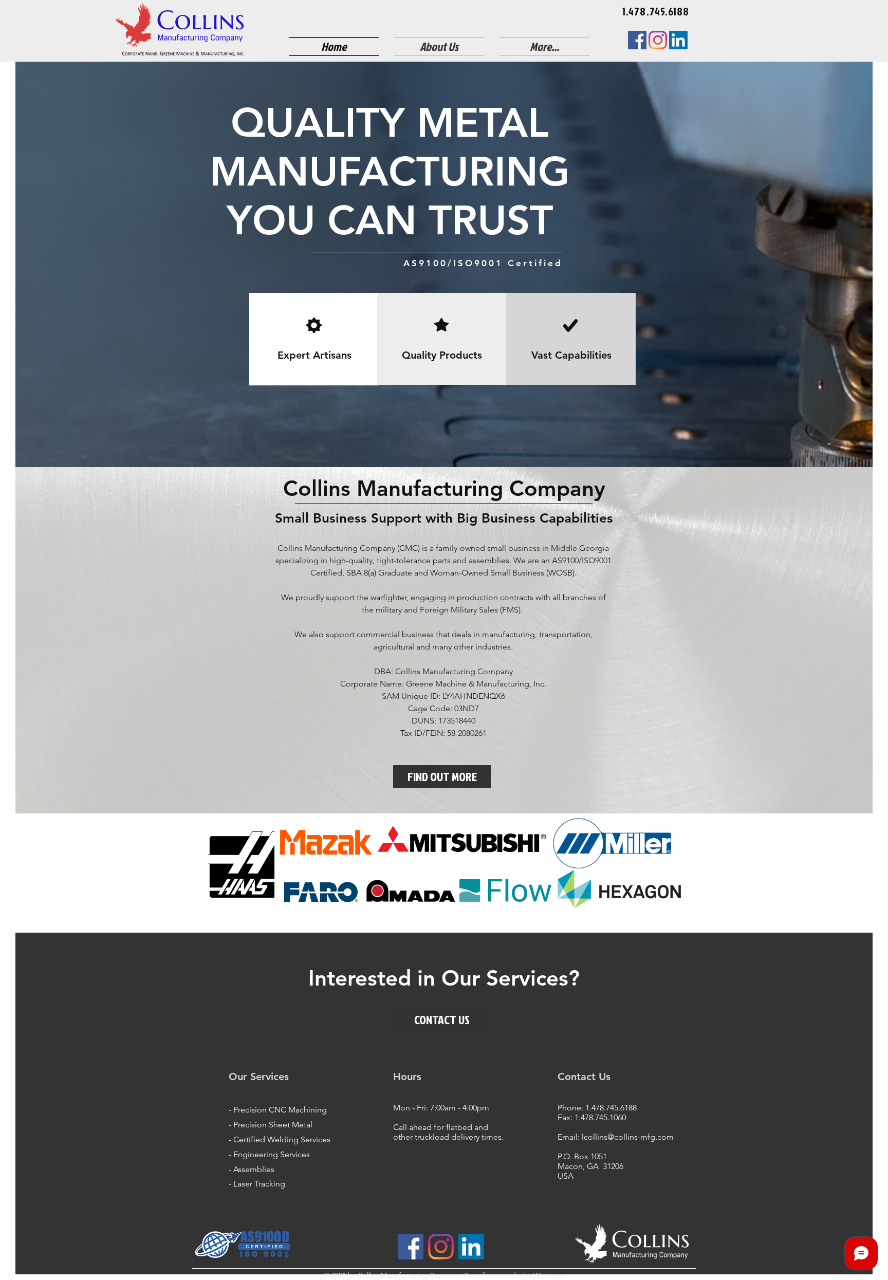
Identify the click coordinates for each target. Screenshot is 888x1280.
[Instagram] (658, 40)
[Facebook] (637, 40)
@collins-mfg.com (640, 1137)
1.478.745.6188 (611, 1107)
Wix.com (546, 1275)
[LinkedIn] (678, 40)
